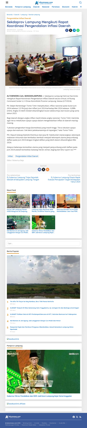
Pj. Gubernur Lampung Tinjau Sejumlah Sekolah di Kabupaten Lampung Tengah (23, 177)
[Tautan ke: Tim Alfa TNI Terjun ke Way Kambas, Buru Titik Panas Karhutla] (43, 277)
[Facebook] (39, 169)
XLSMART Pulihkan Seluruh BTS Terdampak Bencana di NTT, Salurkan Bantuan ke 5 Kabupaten (43, 314)
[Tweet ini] (70, 30)
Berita (19, 31)
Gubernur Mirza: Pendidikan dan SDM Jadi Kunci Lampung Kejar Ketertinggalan (43, 231)
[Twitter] (43, 169)
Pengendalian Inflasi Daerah (19, 18)
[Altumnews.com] (44, 2)
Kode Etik (62, 423)
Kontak (36, 423)
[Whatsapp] (78, 30)
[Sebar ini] (66, 30)
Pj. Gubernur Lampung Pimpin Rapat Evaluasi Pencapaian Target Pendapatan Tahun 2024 (64, 178)
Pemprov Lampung (26, 31)
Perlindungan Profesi (12, 425)
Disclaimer (52, 423)
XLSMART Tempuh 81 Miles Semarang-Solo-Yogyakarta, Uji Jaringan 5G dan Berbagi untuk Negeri (44, 308)
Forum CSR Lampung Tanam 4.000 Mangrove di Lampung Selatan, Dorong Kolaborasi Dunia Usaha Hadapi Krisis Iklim (18, 210)
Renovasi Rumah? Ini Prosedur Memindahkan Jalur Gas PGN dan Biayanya (67, 210)
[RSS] (47, 169)
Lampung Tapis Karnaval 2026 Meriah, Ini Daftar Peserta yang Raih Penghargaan (43, 210)
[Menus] (7, 2)
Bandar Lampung (12, 31)
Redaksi (44, 423)
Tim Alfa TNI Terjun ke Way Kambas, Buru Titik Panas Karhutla (32, 301)
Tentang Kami (27, 423)
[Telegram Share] (74, 30)
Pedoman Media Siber (29, 425)
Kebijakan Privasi (44, 425)
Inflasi (10, 156)
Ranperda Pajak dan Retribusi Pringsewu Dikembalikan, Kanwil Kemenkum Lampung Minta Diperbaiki (41, 328)
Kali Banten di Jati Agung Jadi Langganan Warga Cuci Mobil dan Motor (17, 231)
